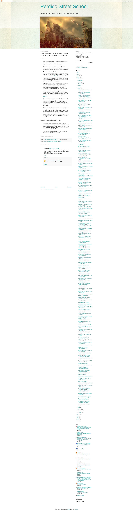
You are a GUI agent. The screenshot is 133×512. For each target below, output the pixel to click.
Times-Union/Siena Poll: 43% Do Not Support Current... (85, 276)
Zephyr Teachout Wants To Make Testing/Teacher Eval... (84, 371)
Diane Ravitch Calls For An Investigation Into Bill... (83, 348)
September (80, 83)
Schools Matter (80, 432)
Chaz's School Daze (81, 468)
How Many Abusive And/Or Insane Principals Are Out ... (84, 255)
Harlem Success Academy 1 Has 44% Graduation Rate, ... (85, 218)
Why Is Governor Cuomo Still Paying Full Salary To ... (85, 98)
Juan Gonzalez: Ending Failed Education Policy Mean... (83, 391)
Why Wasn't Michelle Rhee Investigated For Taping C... (83, 368)
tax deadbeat (58, 141)
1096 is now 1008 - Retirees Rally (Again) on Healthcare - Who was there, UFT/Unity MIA (84, 439)
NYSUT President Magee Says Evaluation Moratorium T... (83, 319)
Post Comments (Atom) (50, 189)
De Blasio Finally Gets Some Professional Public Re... (83, 266)
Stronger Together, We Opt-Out (82, 488)
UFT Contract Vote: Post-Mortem (84, 403)
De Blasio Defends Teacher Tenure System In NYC (84, 322)
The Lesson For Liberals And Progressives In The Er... (83, 338)
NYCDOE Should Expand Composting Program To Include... (85, 191)
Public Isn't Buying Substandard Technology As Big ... (84, 281)
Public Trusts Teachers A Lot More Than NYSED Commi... (84, 268)
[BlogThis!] (62, 139)
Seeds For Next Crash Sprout (83, 103)
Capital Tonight (80, 472)
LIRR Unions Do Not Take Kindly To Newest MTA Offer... (84, 148)
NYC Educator (80, 457)
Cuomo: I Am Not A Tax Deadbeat (84, 309)
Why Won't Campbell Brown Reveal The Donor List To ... (84, 116)
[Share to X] (63, 139)
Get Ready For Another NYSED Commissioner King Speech (84, 356)
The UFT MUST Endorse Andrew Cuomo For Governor (84, 131)
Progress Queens (80, 495)
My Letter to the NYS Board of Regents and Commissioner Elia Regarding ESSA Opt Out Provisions (84, 479)
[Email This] (61, 139)
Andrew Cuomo (46, 141)
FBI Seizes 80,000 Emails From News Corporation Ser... (85, 126)
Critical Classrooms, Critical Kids (83, 477)
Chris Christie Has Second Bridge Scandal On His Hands (84, 179)
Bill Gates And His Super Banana (84, 195)
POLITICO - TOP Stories (82, 426)
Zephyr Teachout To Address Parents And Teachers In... (85, 279)
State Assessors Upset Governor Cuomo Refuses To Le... (84, 213)
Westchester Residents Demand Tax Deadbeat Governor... (85, 129)
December (80, 78)
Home (56, 187)
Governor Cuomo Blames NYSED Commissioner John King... (84, 237)
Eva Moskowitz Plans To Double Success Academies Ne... (84, 273)
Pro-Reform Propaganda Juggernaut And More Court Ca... (85, 343)
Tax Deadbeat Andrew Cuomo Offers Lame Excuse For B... (85, 300)
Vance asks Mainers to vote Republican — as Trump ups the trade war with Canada (84, 428)
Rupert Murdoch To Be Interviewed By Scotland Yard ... (85, 162)
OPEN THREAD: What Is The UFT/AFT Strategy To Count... (85, 289)
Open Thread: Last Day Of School (84, 153)
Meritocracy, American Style (83, 295)
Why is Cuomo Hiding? (82, 381)
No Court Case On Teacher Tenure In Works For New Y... (85, 340)
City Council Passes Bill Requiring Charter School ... (84, 325)
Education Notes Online (82, 437)
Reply (45, 155)
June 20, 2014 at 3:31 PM (56, 160)
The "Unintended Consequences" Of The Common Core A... (85, 361)
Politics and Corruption (82, 374)
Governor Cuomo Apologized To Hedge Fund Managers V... (84, 271)
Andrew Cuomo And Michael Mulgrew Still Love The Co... (85, 202)
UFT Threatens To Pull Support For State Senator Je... (84, 353)
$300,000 (45, 96)
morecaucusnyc (80, 491)
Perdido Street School (64, 6)
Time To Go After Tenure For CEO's (84, 206)
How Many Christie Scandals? (83, 168)
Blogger (76, 509)
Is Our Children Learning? (81, 484)
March (79, 409)
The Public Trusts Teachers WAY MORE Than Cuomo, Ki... (84, 284)
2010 (78, 419)
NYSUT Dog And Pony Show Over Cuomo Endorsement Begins (84, 397)
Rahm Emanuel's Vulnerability (83, 372)
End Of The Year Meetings (83, 181)
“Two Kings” (79, 449)
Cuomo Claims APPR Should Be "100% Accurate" (84, 199)
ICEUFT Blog (79, 452)
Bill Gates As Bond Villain (82, 363)
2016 (78, 74)
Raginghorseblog (80, 448)
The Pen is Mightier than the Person (84, 487)
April (79, 407)
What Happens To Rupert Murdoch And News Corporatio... (84, 155)
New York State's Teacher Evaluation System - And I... (85, 216)
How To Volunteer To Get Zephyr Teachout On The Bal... (84, 298)
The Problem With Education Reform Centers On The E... (85, 186)
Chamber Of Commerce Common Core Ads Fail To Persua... (84, 96)
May (79, 406)
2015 (78, 75)
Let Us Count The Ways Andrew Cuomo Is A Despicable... (84, 247)
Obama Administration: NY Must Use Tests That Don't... (85, 245)
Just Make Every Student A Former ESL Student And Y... (84, 171)
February (80, 410)
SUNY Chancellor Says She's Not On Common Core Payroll (85, 317)
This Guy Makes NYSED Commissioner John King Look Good (84, 158)
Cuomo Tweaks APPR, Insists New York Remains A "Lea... (84, 224)
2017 (78, 72)
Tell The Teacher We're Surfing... (84, 146)
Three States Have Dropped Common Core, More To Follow (85, 383)
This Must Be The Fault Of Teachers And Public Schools (84, 194)
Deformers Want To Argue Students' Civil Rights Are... (84, 234)
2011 (78, 417)
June (79, 88)
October (79, 82)
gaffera (68, 509)
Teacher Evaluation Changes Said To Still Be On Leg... (85, 351)
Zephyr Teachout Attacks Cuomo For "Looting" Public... (85, 263)
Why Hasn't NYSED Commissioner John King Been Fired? (84, 232)
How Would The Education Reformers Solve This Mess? (85, 205)
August (79, 85)
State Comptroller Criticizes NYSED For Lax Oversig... (84, 101)
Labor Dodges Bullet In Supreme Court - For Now (84, 93)
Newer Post (43, 187)
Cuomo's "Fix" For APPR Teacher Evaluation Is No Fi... (84, 242)
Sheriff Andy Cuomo (52, 141)
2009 (78, 421)
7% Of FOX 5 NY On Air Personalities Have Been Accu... (85, 118)
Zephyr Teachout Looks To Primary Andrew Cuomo (84, 311)
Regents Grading (81, 197)
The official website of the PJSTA (83, 443)
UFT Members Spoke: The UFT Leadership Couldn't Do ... (84, 402)
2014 (78, 77)
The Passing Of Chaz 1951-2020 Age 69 (84, 469)
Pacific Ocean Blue (81, 143)
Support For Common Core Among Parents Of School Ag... (84, 138)
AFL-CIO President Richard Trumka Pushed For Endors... (84, 379)
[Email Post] (59, 139)
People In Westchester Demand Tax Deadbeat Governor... (84, 151)
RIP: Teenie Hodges (81, 136)
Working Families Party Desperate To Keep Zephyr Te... (85, 305)
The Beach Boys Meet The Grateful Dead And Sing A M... (84, 141)
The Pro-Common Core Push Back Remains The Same (84, 105)
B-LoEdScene (80, 483)
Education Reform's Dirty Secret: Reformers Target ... (84, 113)
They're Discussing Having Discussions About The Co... (83, 399)
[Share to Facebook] (65, 139)
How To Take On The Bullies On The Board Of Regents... (85, 226)
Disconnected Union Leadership (82, 492)
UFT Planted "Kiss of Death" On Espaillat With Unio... (84, 134)
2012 (78, 416)
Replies (46, 157)
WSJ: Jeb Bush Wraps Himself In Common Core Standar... (84, 253)
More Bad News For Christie (83, 302)
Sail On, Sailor (80, 144)
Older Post (69, 187)
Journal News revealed (59, 75)
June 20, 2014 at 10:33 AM (54, 148)
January (79, 412)
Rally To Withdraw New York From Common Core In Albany (84, 260)
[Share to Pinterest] (66, 139)
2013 (78, 414)
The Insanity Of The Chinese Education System (83, 287)
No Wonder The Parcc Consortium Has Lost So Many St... (84, 183)
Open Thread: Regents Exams (83, 211)
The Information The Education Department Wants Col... (83, 389)
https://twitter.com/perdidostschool (82, 67)
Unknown (49, 160)
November (80, 80)
